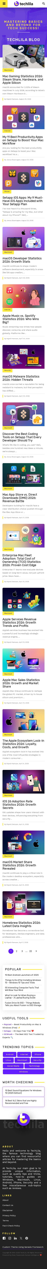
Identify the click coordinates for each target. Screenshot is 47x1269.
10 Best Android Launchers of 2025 (22, 975)
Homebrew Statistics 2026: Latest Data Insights (22, 924)
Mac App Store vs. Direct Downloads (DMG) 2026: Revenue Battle (20, 498)
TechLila (23, 1253)
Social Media (13, 1066)
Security (7, 370)
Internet (7, 131)
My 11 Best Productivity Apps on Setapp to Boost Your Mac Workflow (23, 140)
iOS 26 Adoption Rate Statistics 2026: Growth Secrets (19, 805)
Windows (23, 1071)
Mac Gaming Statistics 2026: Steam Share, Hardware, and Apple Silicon (23, 79)
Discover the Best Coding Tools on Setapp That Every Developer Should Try (22, 437)
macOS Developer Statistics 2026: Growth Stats (22, 260)
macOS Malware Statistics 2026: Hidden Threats (21, 378)
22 (31, 951)
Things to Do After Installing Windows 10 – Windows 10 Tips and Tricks (23, 981)
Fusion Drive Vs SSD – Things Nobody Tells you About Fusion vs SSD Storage (23, 1004)
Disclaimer (8, 1210)
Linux (8, 1060)
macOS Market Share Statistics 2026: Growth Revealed (19, 865)
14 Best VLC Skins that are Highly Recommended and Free (21, 1101)
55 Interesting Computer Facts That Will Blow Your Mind (22, 988)
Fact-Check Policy (11, 1225)
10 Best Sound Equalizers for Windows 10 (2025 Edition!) (23, 1091)
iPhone (6, 191)
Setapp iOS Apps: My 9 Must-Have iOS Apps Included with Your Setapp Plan (23, 201)
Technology (34, 1066)
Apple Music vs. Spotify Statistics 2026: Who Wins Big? (21, 319)
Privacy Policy (9, 1215)
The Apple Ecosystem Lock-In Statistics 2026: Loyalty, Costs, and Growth (23, 744)
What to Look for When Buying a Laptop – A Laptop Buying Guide (20, 996)
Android (10, 1054)
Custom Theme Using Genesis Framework (23, 1247)
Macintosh (8, 70)
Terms (6, 1220)
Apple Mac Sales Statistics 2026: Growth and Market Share (21, 683)
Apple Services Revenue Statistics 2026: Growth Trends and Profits (19, 623)
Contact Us (8, 1205)
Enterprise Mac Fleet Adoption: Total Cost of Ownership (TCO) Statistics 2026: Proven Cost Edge (22, 560)
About (5, 1200)
